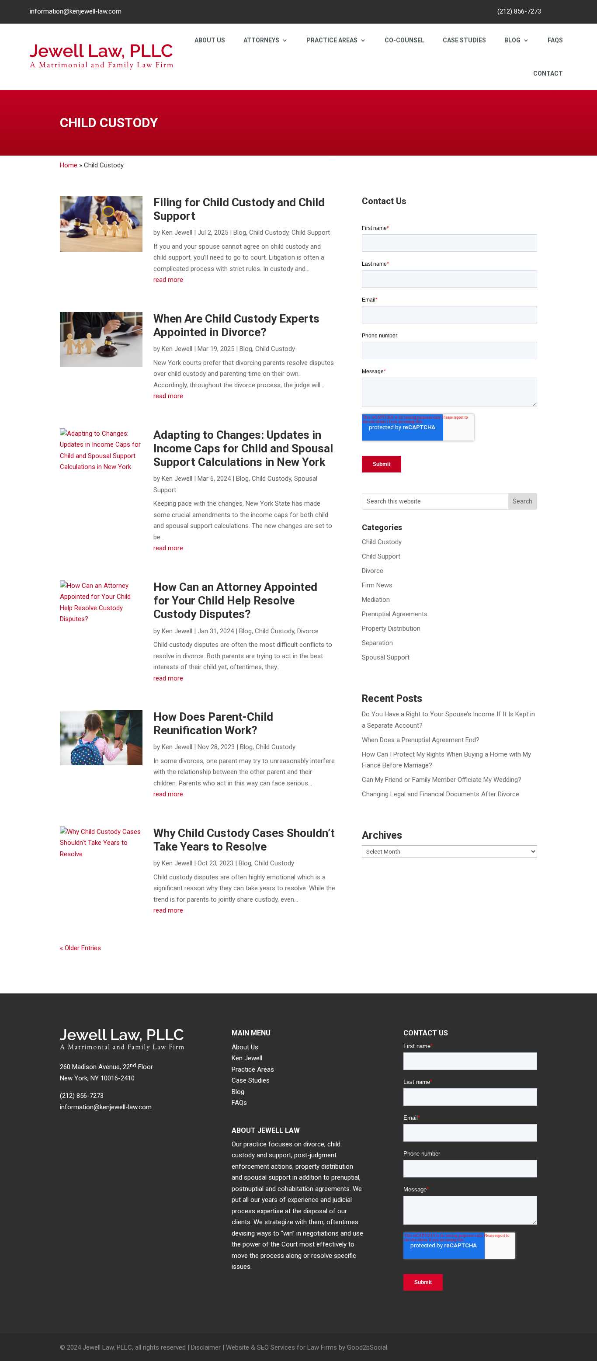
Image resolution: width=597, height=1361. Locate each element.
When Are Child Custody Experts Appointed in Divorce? (236, 325)
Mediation (376, 600)
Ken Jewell (177, 232)
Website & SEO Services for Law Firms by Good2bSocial (306, 1347)
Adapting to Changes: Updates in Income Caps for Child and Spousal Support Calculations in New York (243, 448)
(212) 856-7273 (519, 11)
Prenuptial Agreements (394, 614)
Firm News (377, 585)
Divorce (308, 631)
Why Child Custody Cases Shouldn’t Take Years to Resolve (244, 839)
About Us (209, 40)
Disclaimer (206, 1347)
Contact (548, 73)
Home (68, 165)
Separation (377, 643)
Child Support (311, 232)
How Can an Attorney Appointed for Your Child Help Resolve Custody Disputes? (235, 600)
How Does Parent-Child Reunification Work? (213, 723)
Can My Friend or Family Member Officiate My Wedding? (441, 780)
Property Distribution (391, 628)
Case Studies (464, 40)
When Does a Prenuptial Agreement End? (420, 740)
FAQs (555, 40)
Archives (382, 835)
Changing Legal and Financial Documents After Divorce (440, 794)
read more (168, 280)
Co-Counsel (404, 40)
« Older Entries (80, 948)
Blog (512, 40)
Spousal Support (386, 657)
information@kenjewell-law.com (75, 11)
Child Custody (268, 232)
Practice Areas (332, 40)
